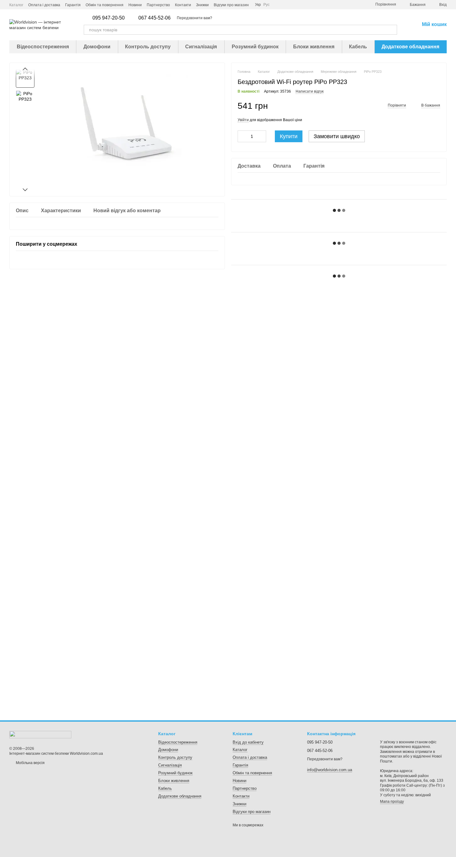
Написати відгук (310, 91)
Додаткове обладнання (410, 46)
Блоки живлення (313, 46)
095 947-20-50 (108, 17)
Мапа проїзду (392, 801)
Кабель (358, 46)
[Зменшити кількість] (242, 136)
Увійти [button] (243, 120)
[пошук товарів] (392, 30)
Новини (135, 5)
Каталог (16, 5)
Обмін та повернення (104, 5)
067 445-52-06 (154, 17)
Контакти (183, 5)
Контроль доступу (148, 46)
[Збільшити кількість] (261, 136)
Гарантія (73, 5)
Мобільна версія (30, 763)
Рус (266, 5)
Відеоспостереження (43, 46)
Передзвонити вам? (194, 18)
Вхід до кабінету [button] (248, 742)
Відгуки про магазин (231, 5)
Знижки (202, 5)
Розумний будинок (255, 46)
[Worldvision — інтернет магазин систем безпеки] (40, 734)
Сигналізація (201, 46)
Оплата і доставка (44, 5)
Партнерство (158, 5)
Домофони (96, 46)
